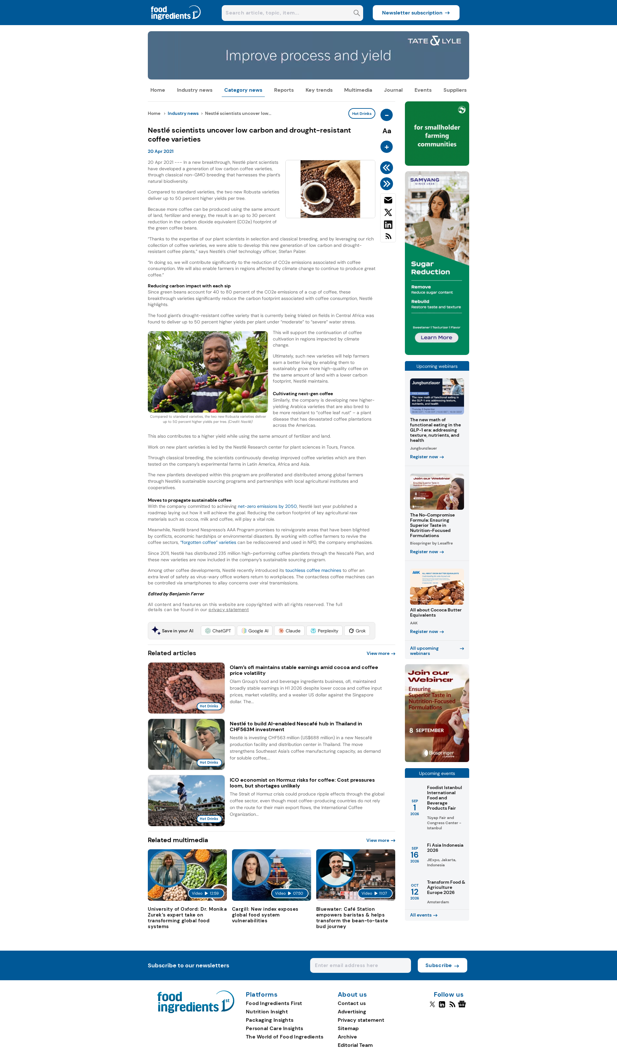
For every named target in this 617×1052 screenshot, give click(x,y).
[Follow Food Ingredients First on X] (432, 1007)
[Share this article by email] (388, 201)
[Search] (357, 13)
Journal (393, 90)
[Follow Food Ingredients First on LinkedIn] (442, 1007)
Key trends (319, 90)
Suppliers (455, 90)
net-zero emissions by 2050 (267, 506)
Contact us (352, 1003)
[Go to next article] (387, 183)
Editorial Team (355, 1045)
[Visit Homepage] (176, 23)
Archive (347, 1037)
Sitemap (348, 1028)
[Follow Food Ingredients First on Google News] (463, 1007)
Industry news (194, 90)
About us (352, 994)
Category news (243, 90)
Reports (284, 90)
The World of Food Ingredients (285, 1037)
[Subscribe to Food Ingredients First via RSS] (388, 238)
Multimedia (358, 90)
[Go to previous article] (387, 167)
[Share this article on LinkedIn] (388, 226)
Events (423, 90)
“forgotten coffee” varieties (208, 542)
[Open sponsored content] (308, 78)
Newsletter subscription (412, 13)
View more (378, 653)
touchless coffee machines (313, 570)
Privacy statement (361, 1020)
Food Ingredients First (274, 1003)
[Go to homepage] (195, 1011)
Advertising (352, 1012)
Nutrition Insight (267, 1012)
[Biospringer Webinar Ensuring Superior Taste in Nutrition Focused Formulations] (437, 760)
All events (421, 914)
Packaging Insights (269, 1020)
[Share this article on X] (388, 214)
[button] (218, 631)
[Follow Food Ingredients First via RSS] (452, 1007)
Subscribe (438, 965)
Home (157, 90)
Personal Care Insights (274, 1028)
